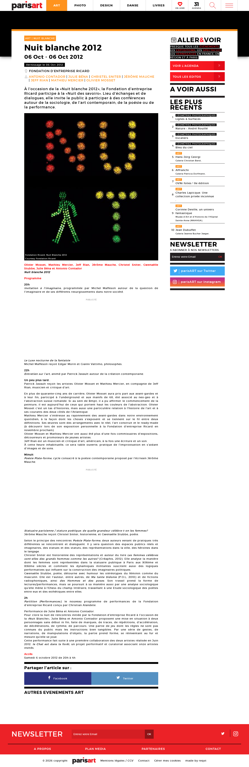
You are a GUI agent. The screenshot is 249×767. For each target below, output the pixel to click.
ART (56, 5)
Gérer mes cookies (167, 760)
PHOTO (80, 5)
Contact (213, 749)
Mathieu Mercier (67, 80)
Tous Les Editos (197, 76)
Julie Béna (78, 77)
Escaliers (182, 138)
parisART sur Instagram (201, 282)
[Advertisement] (91, 327)
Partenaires (153, 749)
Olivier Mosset (100, 80)
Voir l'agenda (197, 66)
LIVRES (159, 5)
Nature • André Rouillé (192, 128)
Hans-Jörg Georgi (188, 157)
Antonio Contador (47, 77)
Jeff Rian (39, 80)
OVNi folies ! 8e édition (192, 183)
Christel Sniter (106, 77)
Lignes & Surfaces (188, 119)
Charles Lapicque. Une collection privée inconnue (195, 194)
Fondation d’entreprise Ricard (59, 71)
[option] (91, 186)
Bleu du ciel (184, 147)
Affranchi (182, 170)
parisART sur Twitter (194, 271)
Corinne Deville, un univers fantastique (195, 211)
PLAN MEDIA (95, 749)
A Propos (42, 749)
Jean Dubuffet (186, 230)
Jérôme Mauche (139, 77)
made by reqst (196, 760)
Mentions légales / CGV (117, 760)
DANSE (133, 5)
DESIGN (106, 5)
